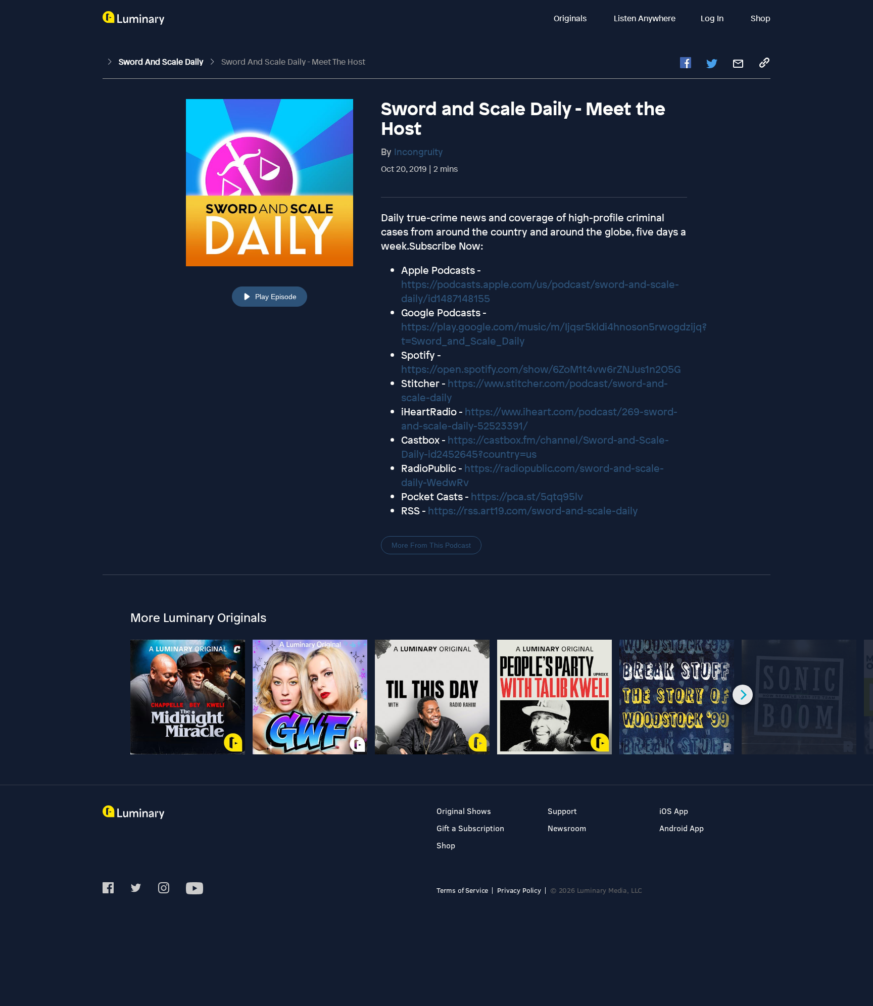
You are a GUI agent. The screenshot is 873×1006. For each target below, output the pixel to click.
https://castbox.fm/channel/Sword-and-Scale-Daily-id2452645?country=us (535, 447)
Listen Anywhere (644, 18)
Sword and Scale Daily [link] (162, 61)
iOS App (673, 810)
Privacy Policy (519, 890)
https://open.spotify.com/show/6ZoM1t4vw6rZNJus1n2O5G (541, 369)
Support (562, 810)
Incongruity (418, 152)
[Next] (743, 695)
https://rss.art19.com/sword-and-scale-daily (533, 510)
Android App (681, 828)
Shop (760, 18)
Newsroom (567, 828)
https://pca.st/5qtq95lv (527, 496)
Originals (571, 18)
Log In (713, 18)
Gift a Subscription (470, 828)
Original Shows (464, 810)
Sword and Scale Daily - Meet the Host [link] (293, 61)
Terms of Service (462, 890)
